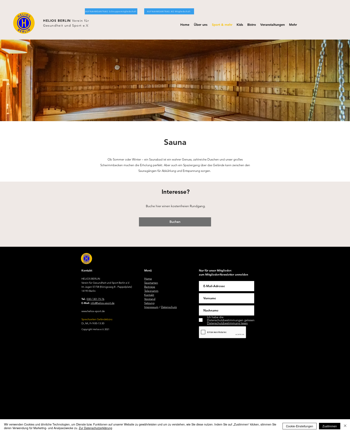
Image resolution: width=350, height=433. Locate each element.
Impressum (151, 307)
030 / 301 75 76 (95, 299)
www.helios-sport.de (93, 311)
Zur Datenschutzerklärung (95, 428)
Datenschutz (169, 307)
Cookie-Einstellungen (299, 426)
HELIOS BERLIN (57, 21)
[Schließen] (345, 426)
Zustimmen (329, 426)
